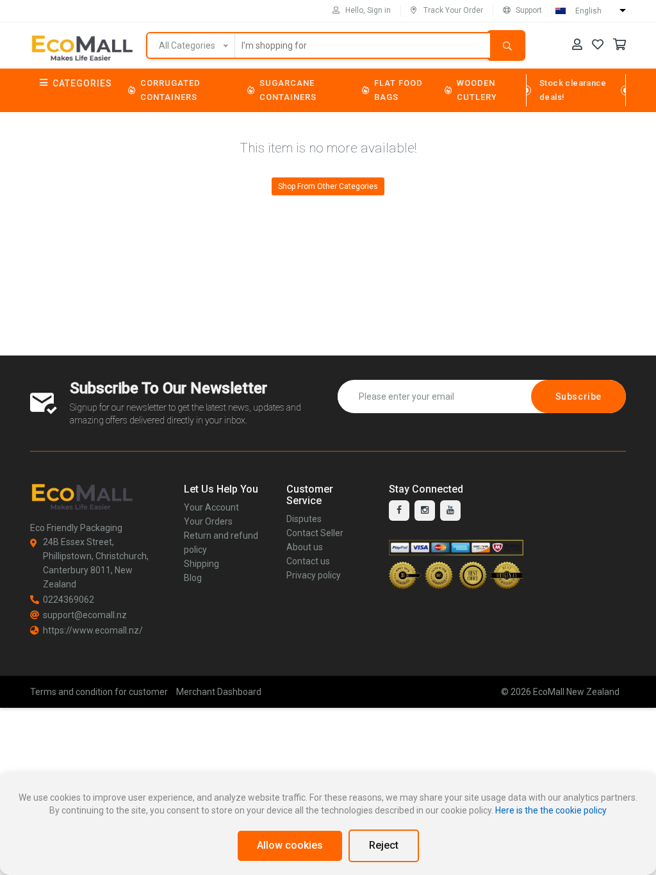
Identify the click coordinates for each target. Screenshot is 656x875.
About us (304, 547)
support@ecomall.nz (85, 615)
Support (529, 10)
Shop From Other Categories (328, 186)
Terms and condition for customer (99, 692)
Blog (193, 578)
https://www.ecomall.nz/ (93, 630)
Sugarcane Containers (287, 90)
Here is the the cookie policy (551, 810)
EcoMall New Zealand (576, 692)
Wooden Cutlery (477, 90)
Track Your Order (453, 10)
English (588, 10)
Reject (383, 845)
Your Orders (208, 521)
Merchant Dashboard (218, 692)
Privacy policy (313, 575)
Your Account (211, 507)
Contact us (308, 561)
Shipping (201, 564)
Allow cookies (290, 845)
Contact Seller (314, 533)
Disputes (304, 519)
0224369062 (68, 599)
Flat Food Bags (398, 90)
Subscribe (578, 396)
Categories (82, 83)
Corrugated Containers (170, 90)
